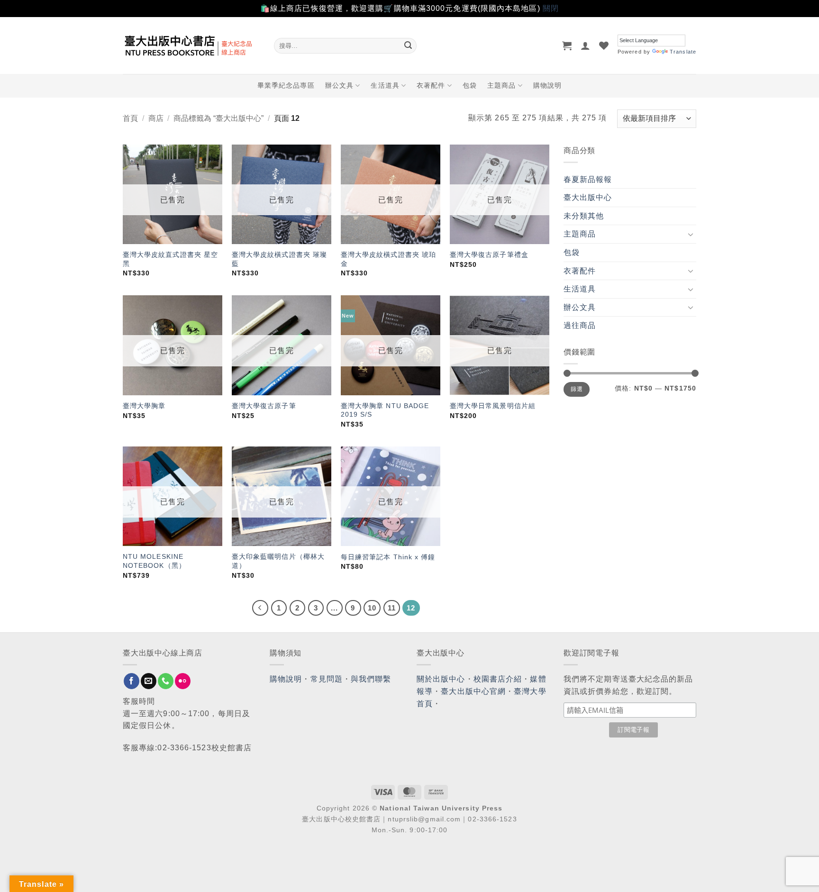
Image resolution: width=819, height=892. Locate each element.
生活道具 (385, 85)
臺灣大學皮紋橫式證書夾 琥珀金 (388, 259)
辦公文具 (339, 85)
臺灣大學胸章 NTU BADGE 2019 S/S (385, 410)
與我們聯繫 (371, 679)
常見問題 (326, 679)
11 (392, 608)
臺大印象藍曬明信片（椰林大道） (278, 561)
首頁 (130, 118)
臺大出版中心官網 (473, 691)
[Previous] (260, 608)
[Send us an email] (148, 681)
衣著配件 (431, 85)
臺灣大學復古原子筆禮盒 (489, 254)
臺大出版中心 (588, 197)
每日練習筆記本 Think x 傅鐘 (388, 557)
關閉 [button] (551, 8)
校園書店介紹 (497, 679)
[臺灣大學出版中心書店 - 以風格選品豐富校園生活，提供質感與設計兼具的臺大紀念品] (191, 45)
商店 (156, 118)
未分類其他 (584, 216)
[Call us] (165, 681)
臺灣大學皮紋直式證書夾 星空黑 (170, 259)
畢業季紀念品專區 (286, 85)
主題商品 (501, 85)
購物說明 (547, 85)
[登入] (586, 45)
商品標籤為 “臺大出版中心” (218, 118)
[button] (567, 45)
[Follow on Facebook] (131, 681)
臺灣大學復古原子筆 (264, 406)
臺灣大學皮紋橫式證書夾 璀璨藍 (279, 259)
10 (372, 608)
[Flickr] (183, 681)
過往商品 (580, 325)
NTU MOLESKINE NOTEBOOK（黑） (154, 561)
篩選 (576, 389)
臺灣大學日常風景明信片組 (493, 406)
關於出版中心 (441, 679)
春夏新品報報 (588, 179)
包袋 (470, 85)
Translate (683, 52)
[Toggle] (690, 234)
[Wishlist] (604, 45)
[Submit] (408, 45)
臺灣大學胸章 (144, 406)
